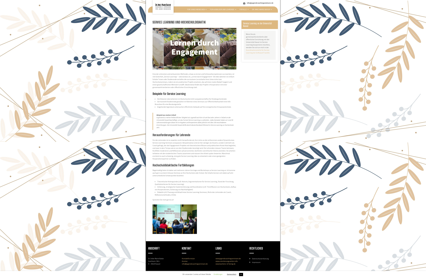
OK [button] (241, 274)
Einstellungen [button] (218, 274)
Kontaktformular (188, 258)
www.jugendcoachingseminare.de (228, 258)
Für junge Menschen (196, 9)
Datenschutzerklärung (260, 259)
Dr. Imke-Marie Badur (261, 9)
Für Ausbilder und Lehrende (222, 9)
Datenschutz (231, 274)
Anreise (184, 261)
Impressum (256, 262)
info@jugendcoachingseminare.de (260, 3)
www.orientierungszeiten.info (227, 261)
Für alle (243, 9)
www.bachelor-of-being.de (225, 264)
